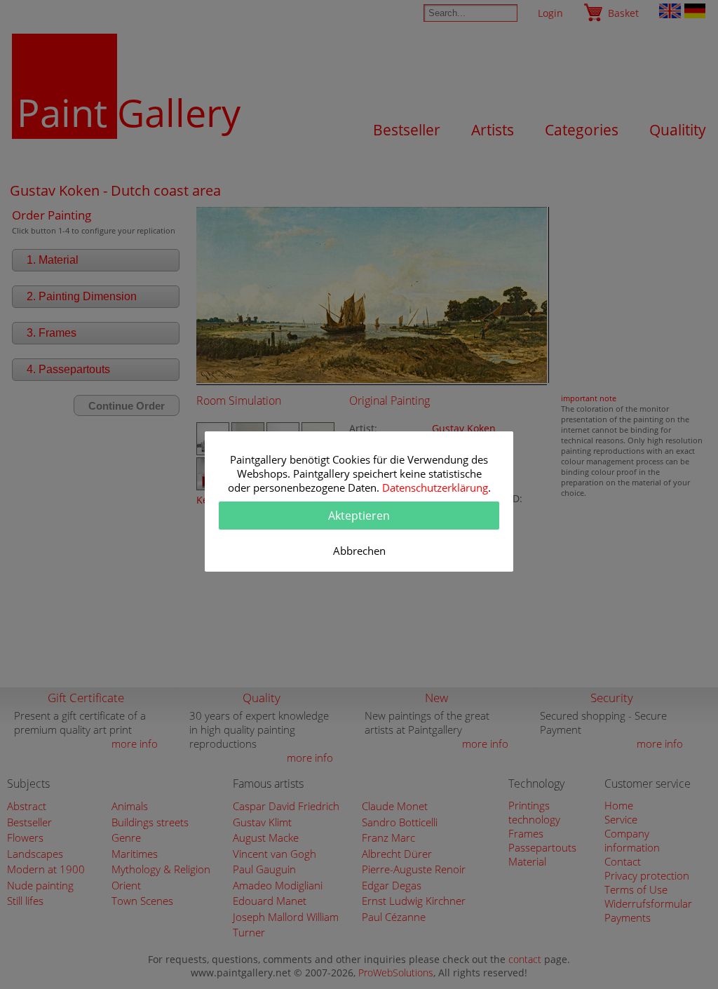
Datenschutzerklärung (435, 487)
